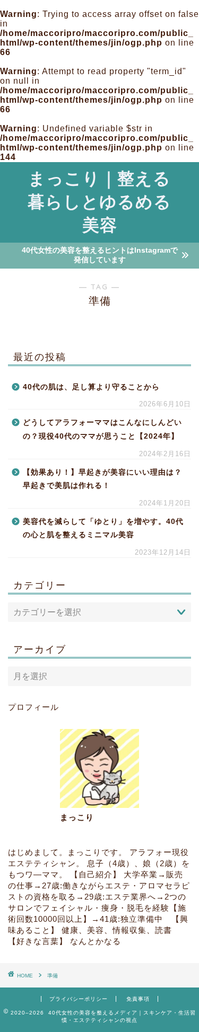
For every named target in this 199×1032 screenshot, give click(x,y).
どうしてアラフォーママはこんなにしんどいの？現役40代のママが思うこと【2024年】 (102, 429)
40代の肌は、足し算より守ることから (91, 387)
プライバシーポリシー (78, 999)
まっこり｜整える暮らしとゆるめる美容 (99, 201)
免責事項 (138, 999)
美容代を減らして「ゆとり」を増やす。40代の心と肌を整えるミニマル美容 (103, 528)
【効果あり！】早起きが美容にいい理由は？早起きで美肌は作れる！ (102, 479)
